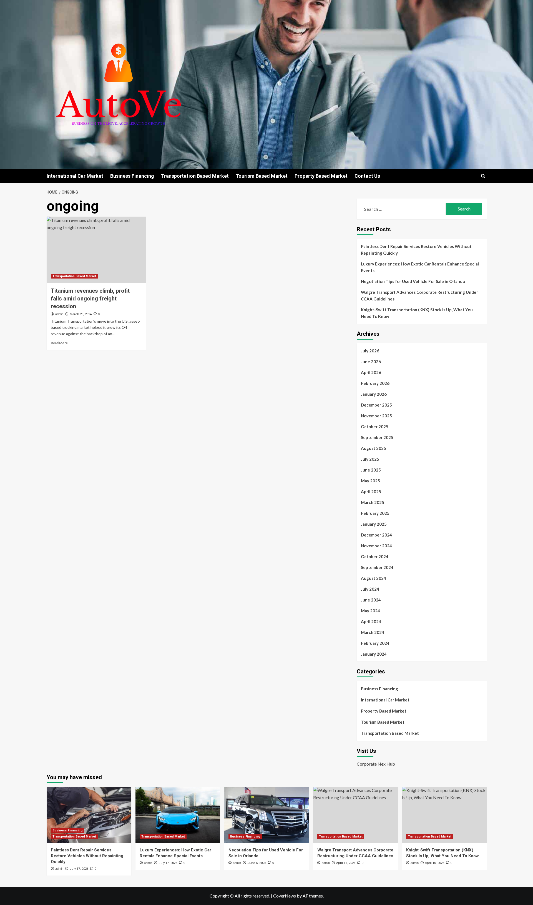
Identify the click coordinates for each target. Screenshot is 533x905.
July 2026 (370, 350)
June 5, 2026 (256, 863)
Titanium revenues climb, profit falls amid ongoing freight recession (90, 298)
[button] (483, 176)
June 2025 (371, 469)
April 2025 (371, 491)
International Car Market (75, 176)
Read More (59, 343)
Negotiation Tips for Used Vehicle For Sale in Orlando (413, 281)
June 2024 (371, 599)
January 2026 (374, 394)
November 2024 (376, 545)
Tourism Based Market (262, 176)
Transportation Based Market (195, 176)
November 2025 (376, 415)
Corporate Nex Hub (376, 763)
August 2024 (373, 578)
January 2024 (374, 653)
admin (59, 314)
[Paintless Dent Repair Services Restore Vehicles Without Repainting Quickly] (89, 815)
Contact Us (367, 176)
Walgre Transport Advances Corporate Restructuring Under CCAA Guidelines (419, 295)
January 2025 (374, 524)
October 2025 (374, 426)
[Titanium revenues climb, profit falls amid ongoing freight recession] (96, 250)
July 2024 (370, 588)
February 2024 (375, 643)
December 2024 (376, 534)
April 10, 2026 (434, 863)
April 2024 (371, 621)
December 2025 (376, 404)
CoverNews (284, 895)
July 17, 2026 (79, 869)
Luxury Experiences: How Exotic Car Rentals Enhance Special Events (420, 267)
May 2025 (370, 480)
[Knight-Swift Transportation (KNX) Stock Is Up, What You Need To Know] (444, 815)
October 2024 (374, 556)
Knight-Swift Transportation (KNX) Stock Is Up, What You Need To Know (417, 313)
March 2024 (372, 632)
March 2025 (372, 502)
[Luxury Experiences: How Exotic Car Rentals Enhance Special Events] (177, 815)
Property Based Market (321, 176)
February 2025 (375, 513)
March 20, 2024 (81, 314)
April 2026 (371, 372)
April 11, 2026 (345, 863)
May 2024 (370, 610)
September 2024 (377, 567)
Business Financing (132, 176)
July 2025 (370, 459)
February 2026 (375, 383)
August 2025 (373, 448)
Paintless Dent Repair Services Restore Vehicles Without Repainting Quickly (416, 249)
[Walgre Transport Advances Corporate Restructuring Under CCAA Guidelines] (355, 815)
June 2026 (371, 361)
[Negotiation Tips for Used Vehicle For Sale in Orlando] (266, 815)
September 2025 (377, 437)
